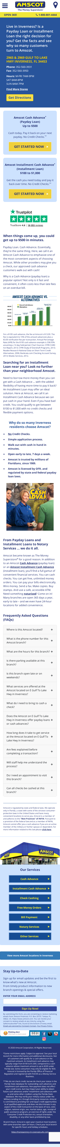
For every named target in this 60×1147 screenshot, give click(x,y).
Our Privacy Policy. (45, 1026)
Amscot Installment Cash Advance (32, 567)
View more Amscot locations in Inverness (30, 955)
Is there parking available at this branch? (26, 662)
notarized (30, 593)
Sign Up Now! (30, 1008)
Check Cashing (29, 898)
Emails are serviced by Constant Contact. (20, 1026)
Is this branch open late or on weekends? (24, 675)
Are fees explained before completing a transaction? (22, 751)
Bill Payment (29, 917)
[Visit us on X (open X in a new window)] (50, 1034)
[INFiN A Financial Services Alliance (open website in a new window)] (35, 1034)
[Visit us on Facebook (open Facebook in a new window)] (44, 1034)
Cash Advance (29, 563)
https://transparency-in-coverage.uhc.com (30, 1132)
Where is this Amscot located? (25, 629)
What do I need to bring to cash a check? (27, 705)
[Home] (30, 10)
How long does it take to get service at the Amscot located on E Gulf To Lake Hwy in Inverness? (28, 736)
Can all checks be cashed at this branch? (25, 790)
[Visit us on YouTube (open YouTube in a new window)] (57, 1034)
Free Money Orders (29, 907)
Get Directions (19, 97)
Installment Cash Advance (29, 888)
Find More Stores (17, 89)
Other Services (29, 936)
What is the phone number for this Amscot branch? (27, 640)
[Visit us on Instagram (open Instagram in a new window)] (45, 1039)
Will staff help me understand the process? (27, 764)
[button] (4, 6)
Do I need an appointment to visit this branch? (27, 777)
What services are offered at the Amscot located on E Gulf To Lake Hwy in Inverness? (27, 690)
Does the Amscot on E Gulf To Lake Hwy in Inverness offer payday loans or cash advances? (28, 719)
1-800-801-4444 (47, 15)
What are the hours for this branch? (28, 651)
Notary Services (29, 926)
